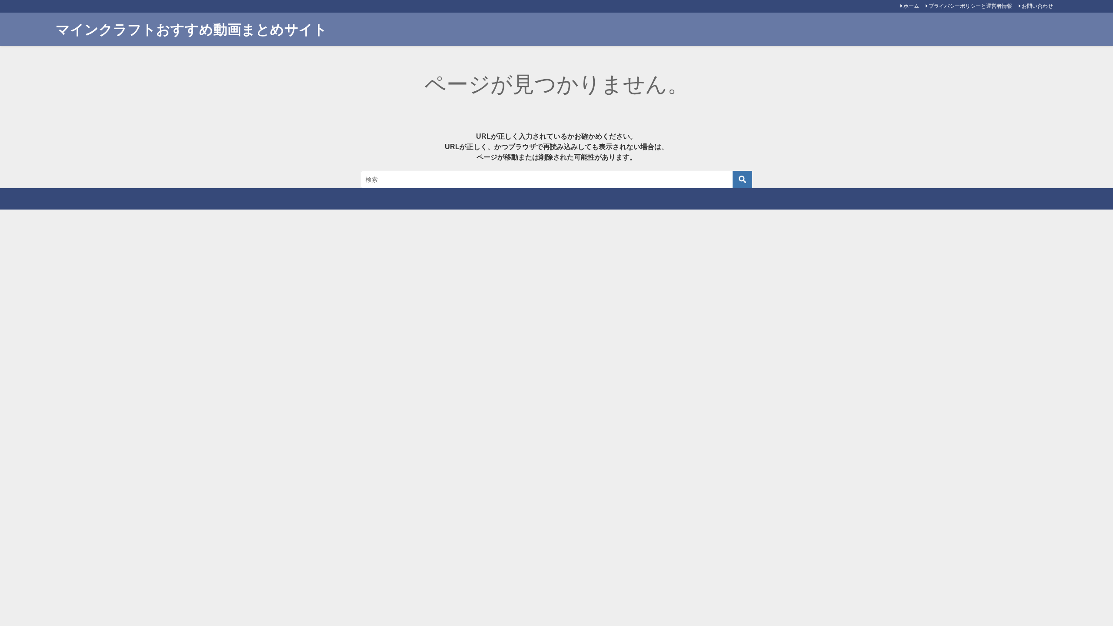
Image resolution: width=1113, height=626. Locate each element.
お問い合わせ (1037, 6)
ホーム (911, 6)
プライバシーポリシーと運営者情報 (970, 6)
